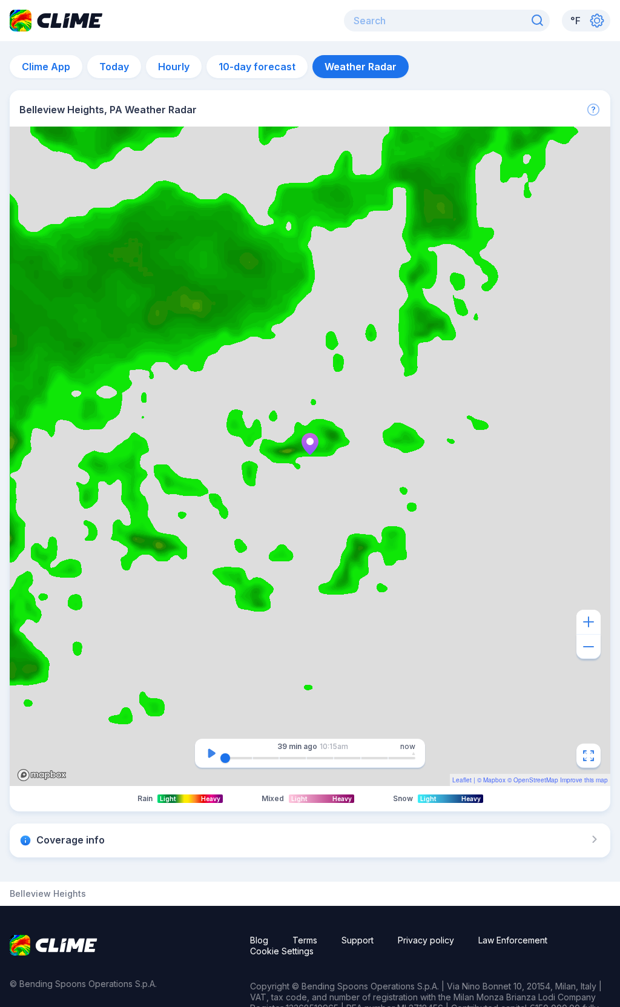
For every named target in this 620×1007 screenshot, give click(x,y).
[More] (593, 109)
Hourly (174, 67)
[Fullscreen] (588, 756)
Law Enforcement (512, 940)
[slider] (225, 758)
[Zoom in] (588, 622)
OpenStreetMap (535, 780)
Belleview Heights (48, 894)
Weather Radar (361, 67)
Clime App (46, 67)
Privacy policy (426, 940)
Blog (259, 940)
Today (114, 67)
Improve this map (584, 780)
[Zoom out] (588, 647)
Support (357, 940)
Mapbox (494, 780)
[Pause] (211, 753)
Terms (304, 940)
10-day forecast (257, 67)
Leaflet (462, 780)
